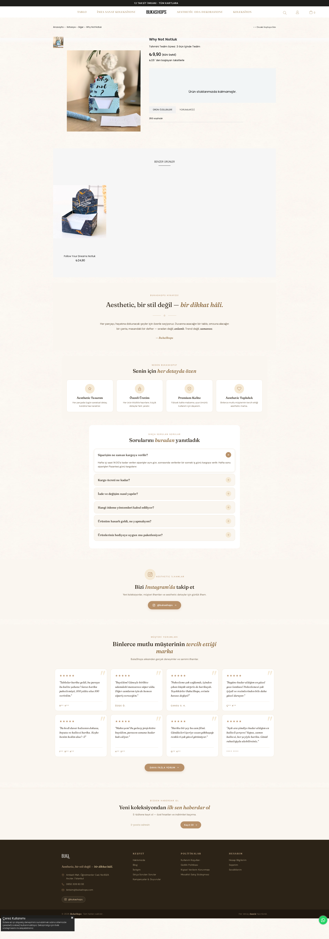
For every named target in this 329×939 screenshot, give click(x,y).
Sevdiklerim (235, 869)
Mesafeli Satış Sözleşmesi (195, 874)
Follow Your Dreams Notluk (79, 256)
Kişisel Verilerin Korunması (195, 869)
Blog (135, 864)
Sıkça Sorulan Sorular (144, 874)
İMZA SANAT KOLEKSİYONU (116, 12)
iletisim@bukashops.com (79, 889)
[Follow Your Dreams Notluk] (79, 212)
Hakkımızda (139, 860)
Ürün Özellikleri (162, 109)
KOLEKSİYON (242, 12)
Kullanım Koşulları (190, 860)
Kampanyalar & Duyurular (147, 879)
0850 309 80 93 (75, 884)
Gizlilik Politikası (189, 864)
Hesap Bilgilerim (237, 860)
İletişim (137, 869)
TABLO (82, 12)
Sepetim (233, 864)
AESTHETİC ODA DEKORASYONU (200, 12)
